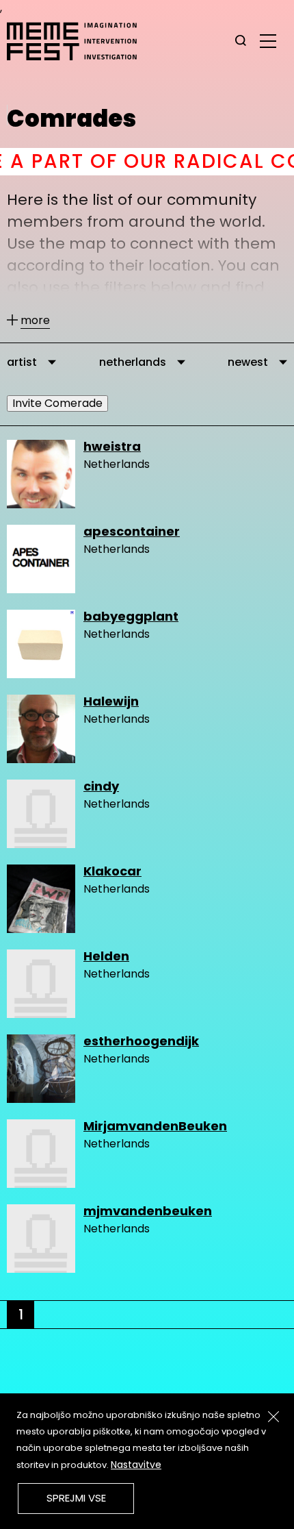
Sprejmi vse (76, 1498)
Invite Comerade (57, 403)
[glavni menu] (268, 40)
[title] (240, 41)
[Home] (78, 41)
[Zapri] (273, 1416)
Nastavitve (136, 1464)
